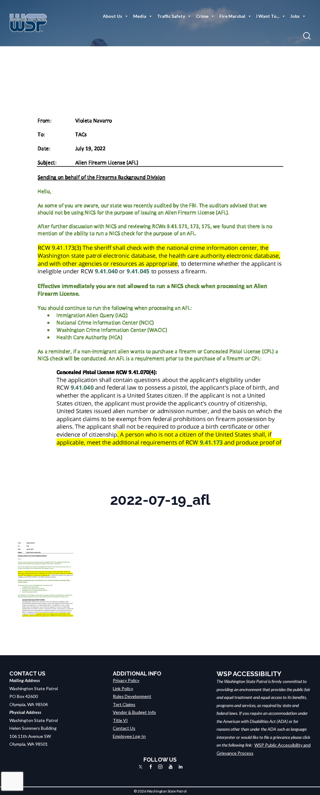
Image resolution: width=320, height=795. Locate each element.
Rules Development (132, 696)
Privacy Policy (126, 680)
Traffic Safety (171, 16)
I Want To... (267, 16)
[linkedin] (180, 767)
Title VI (120, 720)
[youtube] (170, 767)
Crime (202, 16)
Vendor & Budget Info (134, 712)
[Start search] (306, 36)
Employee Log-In (129, 736)
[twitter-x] (140, 767)
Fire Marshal (232, 16)
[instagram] (160, 767)
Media (139, 16)
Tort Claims (124, 704)
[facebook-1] (150, 767)
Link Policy (123, 688)
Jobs (295, 16)
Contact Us (124, 728)
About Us (112, 16)
